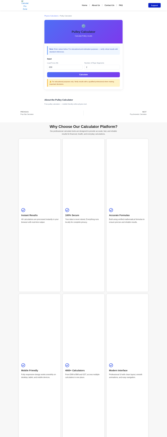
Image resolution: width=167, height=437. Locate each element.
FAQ (121, 5)
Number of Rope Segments (94, 63)
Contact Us (109, 5)
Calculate (83, 74)
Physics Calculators (51, 16)
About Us (96, 5)
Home (84, 5)
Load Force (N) (52, 63)
